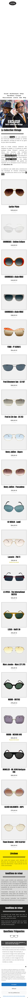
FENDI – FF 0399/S (14, 346)
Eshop (22, 93)
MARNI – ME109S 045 (14, 734)
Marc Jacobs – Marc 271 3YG (14, 664)
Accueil (6, 93)
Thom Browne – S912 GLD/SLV (14, 841)
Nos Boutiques (14, 93)
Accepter (14, 984)
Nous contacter (7, 97)
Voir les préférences (14, 992)
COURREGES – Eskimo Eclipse (14, 241)
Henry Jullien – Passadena (14, 486)
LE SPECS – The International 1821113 (14, 593)
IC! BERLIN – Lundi (14, 521)
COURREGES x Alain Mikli (14, 276)
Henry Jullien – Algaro (14, 451)
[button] (26, 966)
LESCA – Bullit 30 (14, 629)
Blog (24, 97)
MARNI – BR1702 (14, 699)
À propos (18, 95)
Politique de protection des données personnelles (14, 996)
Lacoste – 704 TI (14, 556)
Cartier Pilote (14, 206)
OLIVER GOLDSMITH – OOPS (14, 806)
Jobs (20, 97)
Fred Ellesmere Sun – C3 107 (14, 381)
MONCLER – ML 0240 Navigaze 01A (14, 770)
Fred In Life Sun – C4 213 (14, 416)
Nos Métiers (10, 95)
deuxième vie (8, 164)
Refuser (14, 988)
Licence (15, 97)
